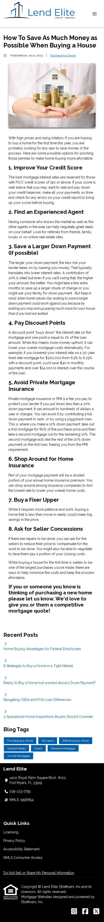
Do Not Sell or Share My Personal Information (38, 873)
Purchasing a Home (63, 55)
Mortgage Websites (37, 897)
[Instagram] (74, 911)
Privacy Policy (14, 841)
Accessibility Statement (21, 849)
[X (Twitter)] (96, 911)
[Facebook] (85, 911)
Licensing (10, 832)
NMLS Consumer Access (22, 858)
